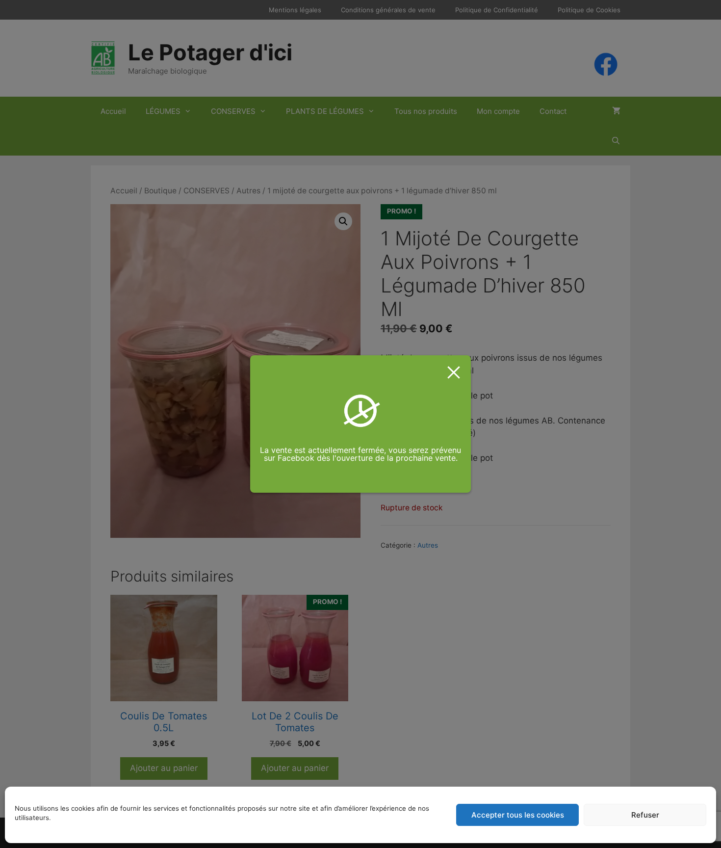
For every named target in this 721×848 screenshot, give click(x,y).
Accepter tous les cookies (517, 815)
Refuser (645, 815)
